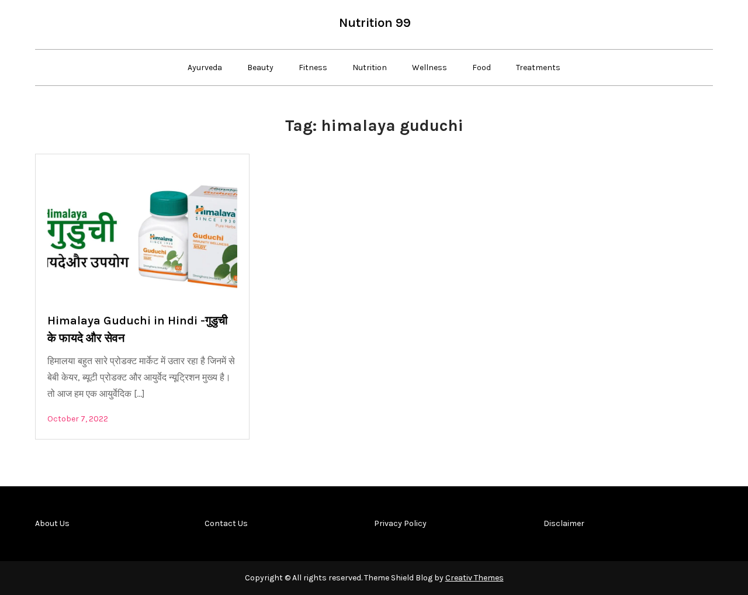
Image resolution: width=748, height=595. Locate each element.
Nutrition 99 (375, 22)
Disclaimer (563, 523)
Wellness (429, 67)
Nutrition (369, 67)
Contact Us (226, 523)
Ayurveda (205, 67)
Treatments (538, 67)
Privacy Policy (400, 523)
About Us (52, 523)
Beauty (260, 67)
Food (481, 67)
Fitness (313, 67)
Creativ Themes (474, 578)
